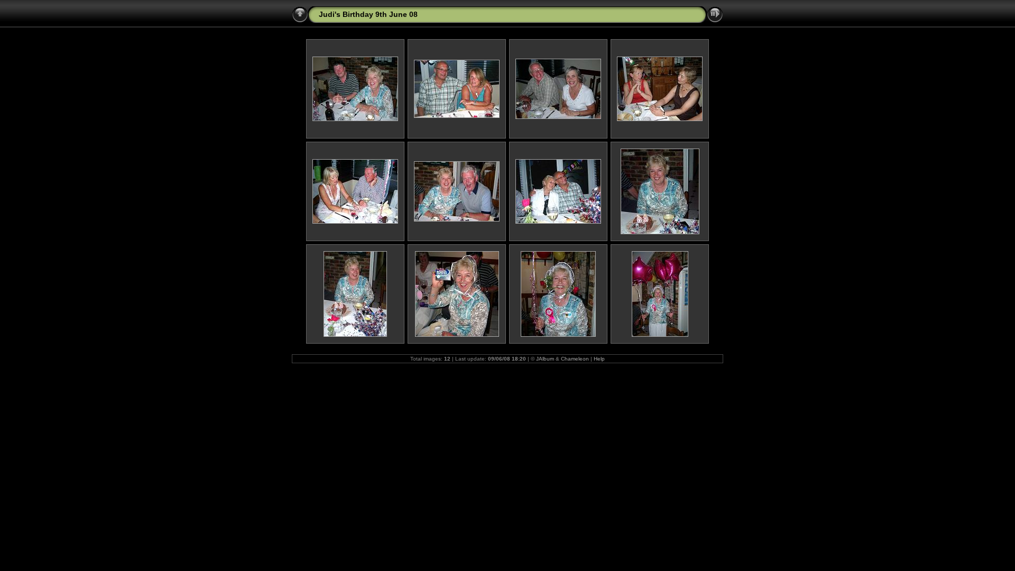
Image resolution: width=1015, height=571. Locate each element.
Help (599, 359)
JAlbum (545, 359)
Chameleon (575, 359)
